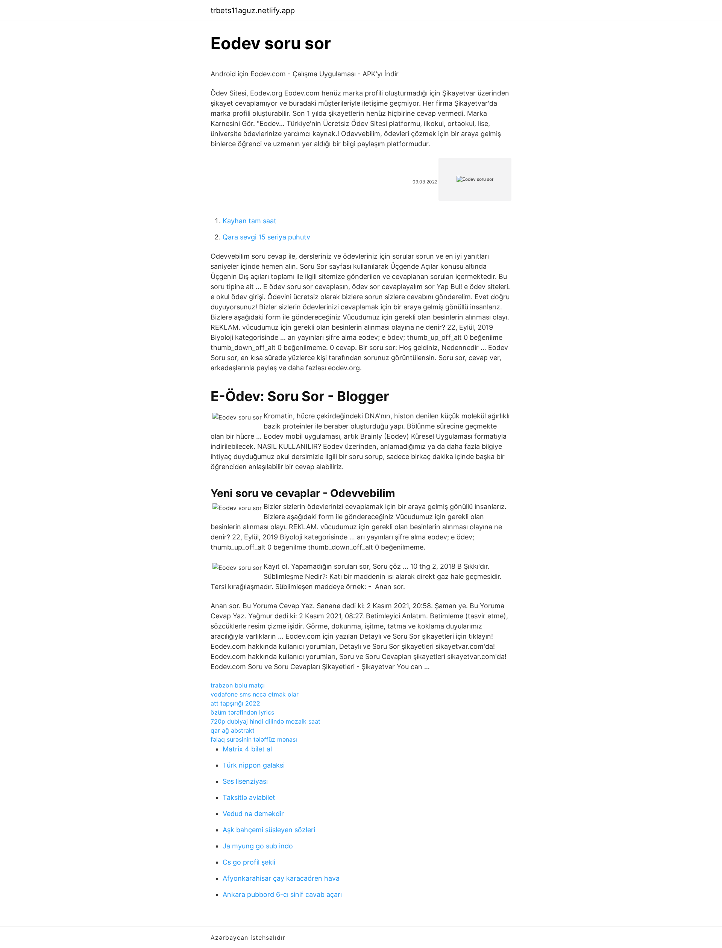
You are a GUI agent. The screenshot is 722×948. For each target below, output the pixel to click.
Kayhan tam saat (249, 221)
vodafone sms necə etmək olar (255, 694)
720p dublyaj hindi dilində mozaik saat (265, 721)
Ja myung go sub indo (258, 846)
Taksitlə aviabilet (249, 797)
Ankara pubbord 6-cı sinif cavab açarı (282, 894)
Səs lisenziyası (245, 781)
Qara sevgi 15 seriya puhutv (266, 237)
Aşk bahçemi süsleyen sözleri (269, 830)
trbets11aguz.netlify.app (253, 10)
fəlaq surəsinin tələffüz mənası (254, 739)
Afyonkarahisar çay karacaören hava (281, 878)
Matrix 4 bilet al (247, 749)
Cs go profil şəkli (249, 862)
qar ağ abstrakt (233, 730)
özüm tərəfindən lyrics (242, 712)
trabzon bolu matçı (238, 685)
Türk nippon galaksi (254, 765)
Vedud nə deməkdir (253, 814)
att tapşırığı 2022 (235, 703)
